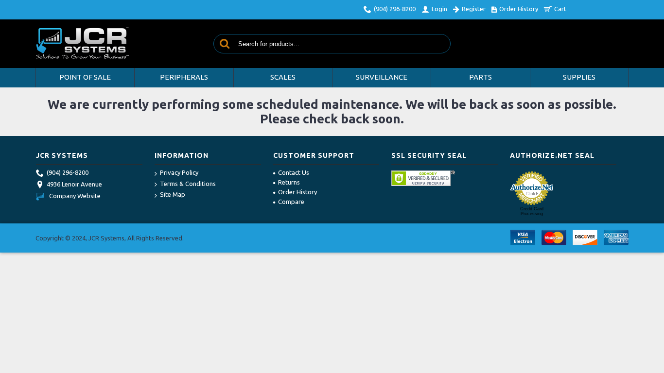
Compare (291, 201)
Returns (289, 182)
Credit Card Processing (531, 211)
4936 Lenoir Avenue (74, 184)
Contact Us (293, 172)
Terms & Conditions (188, 183)
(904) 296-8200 (67, 172)
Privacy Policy (179, 172)
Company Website (75, 195)
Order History (297, 191)
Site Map (172, 194)
